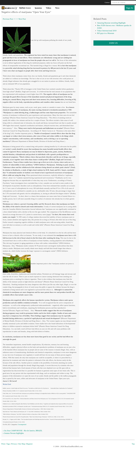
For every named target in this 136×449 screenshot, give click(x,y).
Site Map (21, 444)
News (57, 8)
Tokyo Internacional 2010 (106, 31)
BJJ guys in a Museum (105, 33)
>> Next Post (21, 19)
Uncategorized (22, 424)
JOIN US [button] (113, 43)
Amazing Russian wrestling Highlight (111, 23)
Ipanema (38, 8)
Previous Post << (9, 19)
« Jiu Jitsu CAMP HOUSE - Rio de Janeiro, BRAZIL (22, 431)
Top (133, 444)
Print (3, 444)
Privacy (14, 444)
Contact (107, 2)
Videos (48, 8)
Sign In (129, 8)
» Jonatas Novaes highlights (13, 433)
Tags (8, 444)
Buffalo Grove (25, 8)
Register (29, 444)
